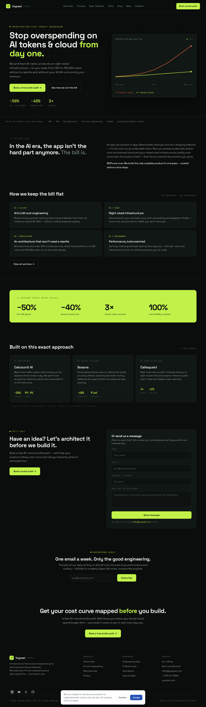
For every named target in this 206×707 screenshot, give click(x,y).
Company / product (122, 476)
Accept (136, 697)
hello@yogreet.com (142, 522)
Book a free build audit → (27, 87)
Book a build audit (188, 6)
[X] (26, 692)
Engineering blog (131, 661)
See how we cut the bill (64, 87)
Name (114, 449)
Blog (120, 6)
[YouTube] (19, 692)
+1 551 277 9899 (170, 675)
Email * (116, 462)
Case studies (129, 675)
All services (88, 661)
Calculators (128, 671)
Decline (122, 697)
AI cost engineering (93, 666)
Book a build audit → (24, 471)
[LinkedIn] (12, 692)
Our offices (167, 661)
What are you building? (125, 489)
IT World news (129, 666)
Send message (152, 515)
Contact (139, 6)
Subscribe (126, 577)
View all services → (24, 264)
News (128, 6)
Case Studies (96, 6)
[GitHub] (32, 692)
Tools (111, 6)
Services (68, 6)
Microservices (90, 671)
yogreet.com (168, 680)
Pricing (81, 6)
